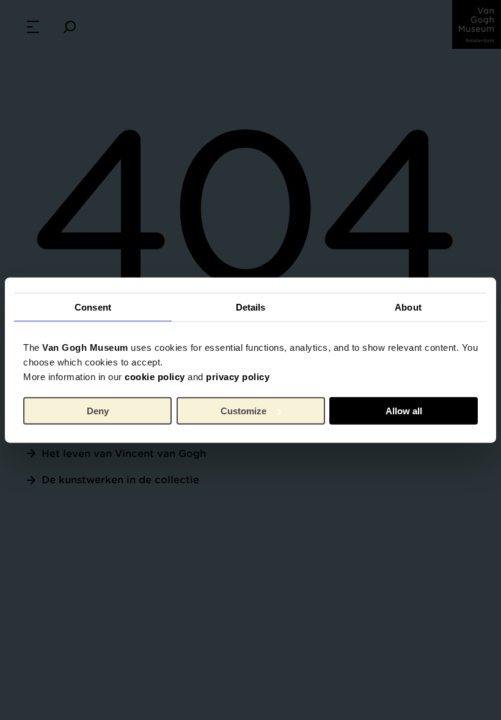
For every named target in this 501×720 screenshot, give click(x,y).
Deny (98, 410)
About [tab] (408, 306)
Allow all (404, 410)
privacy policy (237, 377)
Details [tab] (251, 306)
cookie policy (155, 377)
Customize (243, 410)
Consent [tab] (93, 306)
